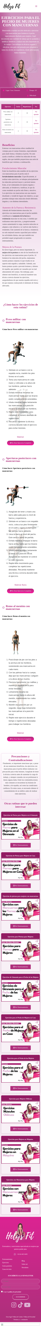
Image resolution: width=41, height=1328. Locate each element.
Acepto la (12, 1292)
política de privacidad (15, 1292)
